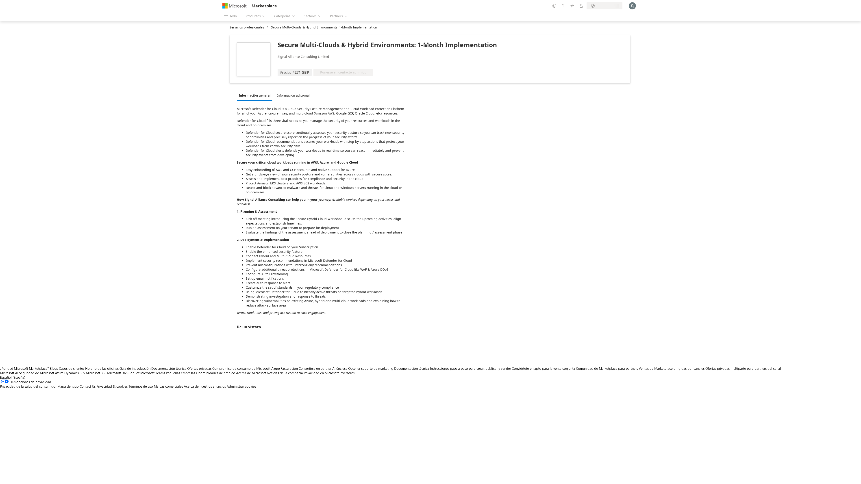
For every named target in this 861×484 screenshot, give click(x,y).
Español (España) (12, 377)
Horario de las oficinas (102, 368)
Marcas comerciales (168, 386)
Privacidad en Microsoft (321, 373)
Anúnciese (339, 368)
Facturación (289, 368)
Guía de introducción (135, 368)
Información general (254, 95)
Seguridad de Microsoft (36, 373)
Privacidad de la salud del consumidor (28, 386)
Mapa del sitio (68, 386)
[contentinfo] (268, 27)
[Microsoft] (234, 6)
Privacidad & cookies (112, 386)
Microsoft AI (9, 373)
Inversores (347, 373)
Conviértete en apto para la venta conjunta (543, 368)
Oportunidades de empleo (215, 373)
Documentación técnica (168, 368)
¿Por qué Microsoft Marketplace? (24, 368)
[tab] (256, 95)
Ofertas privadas (199, 368)
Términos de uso (140, 386)
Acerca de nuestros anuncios (205, 386)
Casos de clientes (71, 368)
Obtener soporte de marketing (370, 368)
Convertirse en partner (315, 368)
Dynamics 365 (74, 373)
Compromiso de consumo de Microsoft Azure (246, 368)
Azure (59, 373)
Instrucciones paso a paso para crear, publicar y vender (470, 368)
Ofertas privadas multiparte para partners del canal (743, 368)
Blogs (54, 368)
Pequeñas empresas (180, 373)
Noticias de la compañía (285, 373)
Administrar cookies (241, 386)
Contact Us (88, 386)
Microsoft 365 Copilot (123, 373)
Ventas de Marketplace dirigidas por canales (671, 368)
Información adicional (293, 95)
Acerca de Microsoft (251, 373)
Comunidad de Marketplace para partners (607, 368)
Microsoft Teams (152, 373)
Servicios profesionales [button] (247, 27)
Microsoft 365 (96, 373)
